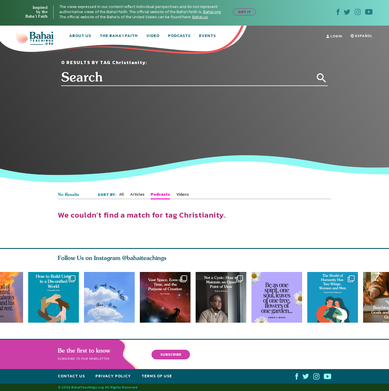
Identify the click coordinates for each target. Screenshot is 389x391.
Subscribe (170, 354)
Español (363, 36)
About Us (80, 36)
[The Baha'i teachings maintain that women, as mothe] (335, 297)
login (335, 36)
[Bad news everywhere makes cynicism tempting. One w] (223, 297)
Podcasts (179, 36)
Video (152, 36)
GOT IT (244, 12)
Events (207, 36)
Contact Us (71, 376)
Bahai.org (212, 12)
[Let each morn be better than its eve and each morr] (109, 297)
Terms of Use (157, 376)
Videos (182, 194)
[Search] (321, 78)
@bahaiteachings (144, 258)
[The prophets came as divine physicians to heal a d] (53, 297)
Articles (137, 194)
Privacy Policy (113, 376)
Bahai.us (200, 17)
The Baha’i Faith (119, 36)
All (121, 194)
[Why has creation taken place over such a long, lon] (168, 297)
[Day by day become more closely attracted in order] (279, 297)
